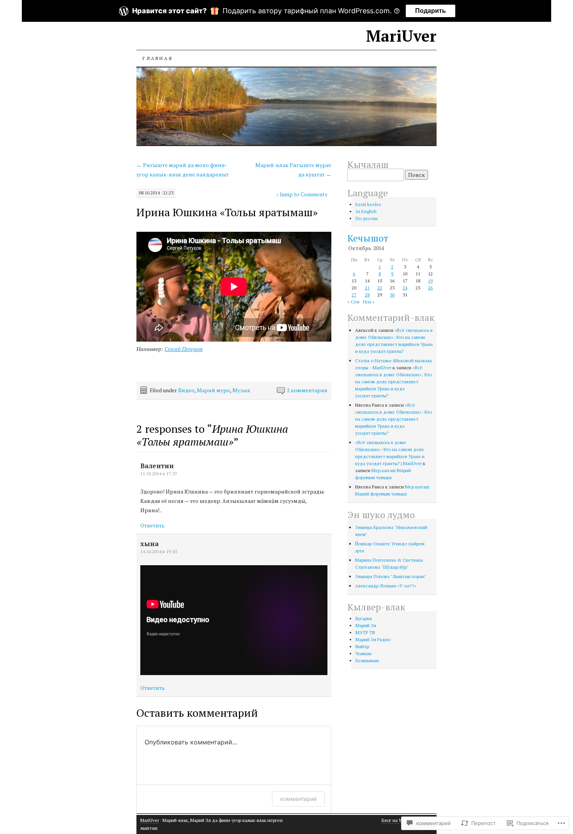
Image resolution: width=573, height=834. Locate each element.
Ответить (152, 525)
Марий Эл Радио (373, 639)
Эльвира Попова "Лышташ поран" (390, 576)
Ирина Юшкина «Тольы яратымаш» (227, 212)
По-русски (366, 218)
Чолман (363, 653)
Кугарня (363, 618)
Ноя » (369, 302)
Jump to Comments (301, 194)
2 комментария (307, 390)
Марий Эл (365, 625)
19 (430, 281)
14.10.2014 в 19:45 (158, 551)
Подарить (430, 10)
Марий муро (213, 390)
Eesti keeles (368, 204)
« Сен (353, 302)
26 (430, 288)
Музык (241, 390)
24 (405, 288)
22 (379, 288)
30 (392, 295)
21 (367, 288)
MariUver (401, 35)
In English (366, 211)
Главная (158, 58)
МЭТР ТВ (365, 632)
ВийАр (362, 646)
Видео (186, 390)
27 (354, 295)
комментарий (298, 798)
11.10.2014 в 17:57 (158, 473)
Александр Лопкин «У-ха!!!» (385, 586)
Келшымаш (367, 660)
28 (367, 295)
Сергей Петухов (183, 349)
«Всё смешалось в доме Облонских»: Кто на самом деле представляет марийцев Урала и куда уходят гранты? (393, 381)
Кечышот (367, 238)
